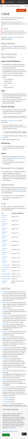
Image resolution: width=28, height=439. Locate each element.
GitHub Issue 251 (7, 403)
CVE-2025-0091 (6, 276)
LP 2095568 (6, 370)
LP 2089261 (6, 315)
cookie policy (12, 427)
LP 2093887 (6, 324)
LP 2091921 (6, 337)
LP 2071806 (6, 397)
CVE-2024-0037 (6, 265)
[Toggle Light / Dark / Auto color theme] (25, 6)
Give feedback (21, 10)
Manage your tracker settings (9, 431)
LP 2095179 (6, 309)
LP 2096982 (6, 387)
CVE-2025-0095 (6, 278)
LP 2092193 (6, 331)
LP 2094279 (6, 347)
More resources (21, 2)
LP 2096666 (6, 379)
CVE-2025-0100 (6, 267)
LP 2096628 (6, 401)
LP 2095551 (6, 302)
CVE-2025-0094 (6, 274)
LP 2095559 (6, 291)
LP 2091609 (6, 399)
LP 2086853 (6, 358)
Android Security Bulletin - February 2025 (15, 158)
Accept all (6, 435)
